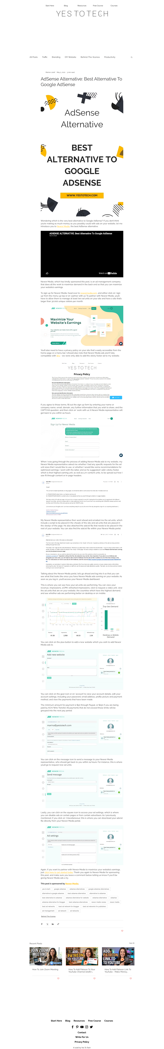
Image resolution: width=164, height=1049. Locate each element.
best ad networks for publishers (94, 906)
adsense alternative (99, 898)
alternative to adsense (97, 893)
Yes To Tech (82, 13)
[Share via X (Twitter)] (47, 924)
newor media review (98, 902)
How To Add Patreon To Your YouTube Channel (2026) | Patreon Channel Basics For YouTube (82, 970)
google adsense (60, 889)
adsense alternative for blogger (53, 902)
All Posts (34, 57)
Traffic (44, 57)
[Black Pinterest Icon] (77, 1027)
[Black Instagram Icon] (87, 1027)
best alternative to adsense (52, 898)
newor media (114, 902)
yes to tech (46, 889)
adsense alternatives (77, 889)
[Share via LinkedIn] (53, 924)
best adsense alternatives (78, 902)
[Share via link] (58, 924)
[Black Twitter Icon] (91, 1027)
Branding (56, 57)
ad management (48, 911)
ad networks (74, 911)
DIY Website (70, 57)
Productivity (109, 57)
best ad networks (48, 906)
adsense (114, 898)
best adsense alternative (77, 893)
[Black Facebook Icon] (73, 1027)
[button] (132, 57)
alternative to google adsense (53, 893)
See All (131, 943)
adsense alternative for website (77, 898)
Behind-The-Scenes (90, 57)
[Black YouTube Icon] (82, 1027)
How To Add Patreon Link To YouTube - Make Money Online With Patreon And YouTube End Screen (118, 970)
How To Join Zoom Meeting (45, 969)
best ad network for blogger (69, 906)
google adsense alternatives (98, 889)
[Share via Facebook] (42, 924)
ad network (62, 911)
